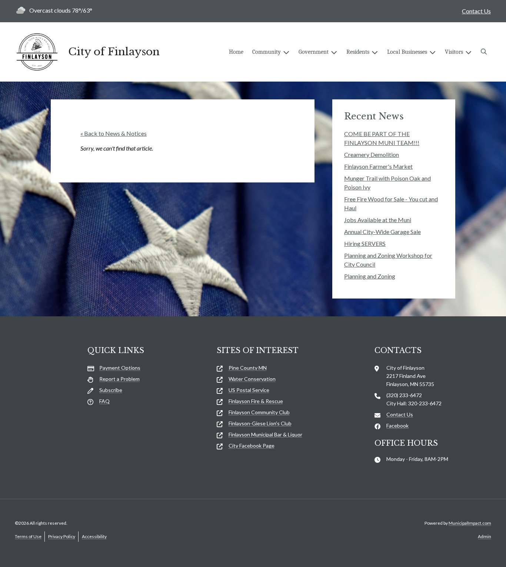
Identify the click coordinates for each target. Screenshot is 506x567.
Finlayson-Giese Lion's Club (260, 423)
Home (236, 52)
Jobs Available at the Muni (377, 219)
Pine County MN (248, 368)
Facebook (397, 425)
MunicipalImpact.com (470, 523)
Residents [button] (357, 52)
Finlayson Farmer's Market (378, 166)
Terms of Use (28, 536)
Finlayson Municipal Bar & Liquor (265, 434)
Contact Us (476, 10)
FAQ (104, 401)
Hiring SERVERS (365, 243)
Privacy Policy (61, 536)
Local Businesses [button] (407, 52)
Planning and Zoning (369, 276)
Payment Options (119, 368)
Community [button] (266, 52)
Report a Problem (119, 379)
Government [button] (314, 52)
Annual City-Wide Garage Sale (382, 231)
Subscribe (110, 390)
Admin (484, 536)
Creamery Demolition (371, 154)
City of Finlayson (114, 52)
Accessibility (94, 536)
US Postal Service (249, 390)
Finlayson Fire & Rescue (256, 401)
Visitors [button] (454, 52)
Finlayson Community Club (259, 412)
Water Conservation (252, 379)
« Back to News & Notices (113, 133)
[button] (483, 51)
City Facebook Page (251, 445)
